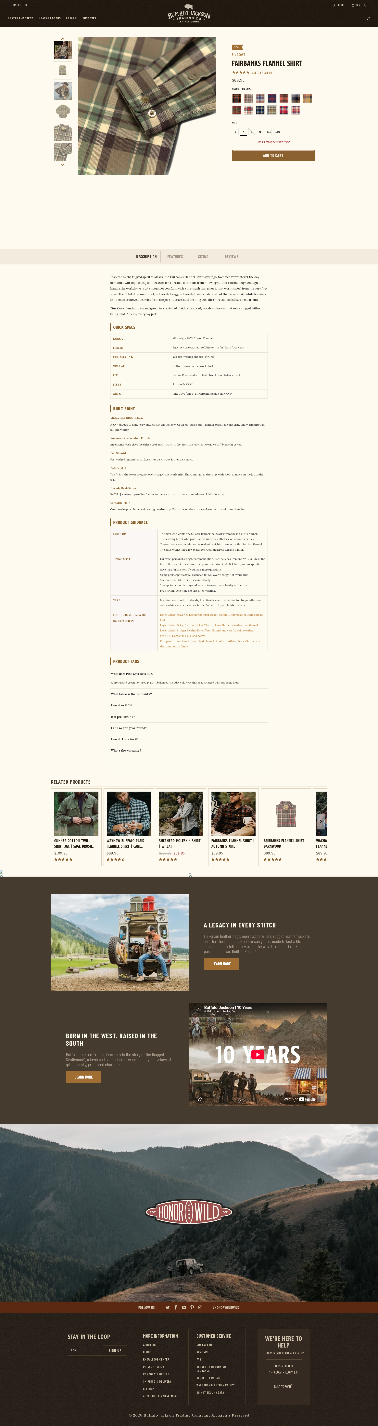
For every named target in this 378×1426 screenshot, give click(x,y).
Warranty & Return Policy (215, 1385)
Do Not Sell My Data (210, 1392)
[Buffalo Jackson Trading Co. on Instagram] (201, 1307)
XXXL (277, 131)
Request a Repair (208, 1378)
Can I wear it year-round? (129, 728)
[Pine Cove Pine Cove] (272, 110)
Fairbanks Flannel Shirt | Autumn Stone (233, 843)
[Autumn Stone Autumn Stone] (236, 98)
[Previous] (85, 140)
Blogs (147, 1352)
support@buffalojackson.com (285, 1353)
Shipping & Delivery (157, 1381)
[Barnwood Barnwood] (248, 98)
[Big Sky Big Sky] (260, 98)
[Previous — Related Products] (57, 826)
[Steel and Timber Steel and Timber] (295, 98)
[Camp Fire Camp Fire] (272, 98)
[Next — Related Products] (321, 821)
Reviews (232, 256)
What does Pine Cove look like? (132, 673)
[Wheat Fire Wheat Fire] (295, 110)
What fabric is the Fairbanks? (131, 694)
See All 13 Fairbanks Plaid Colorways (182, 635)
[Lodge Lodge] (248, 110)
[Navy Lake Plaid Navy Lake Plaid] (260, 110)
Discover (90, 18)
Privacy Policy (153, 1366)
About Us (149, 1345)
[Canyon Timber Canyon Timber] (307, 98)
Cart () (360, 5)
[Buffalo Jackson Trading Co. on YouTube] (184, 1307)
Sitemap (148, 1389)
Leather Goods (50, 18)
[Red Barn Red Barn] (284, 110)
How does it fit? (121, 705)
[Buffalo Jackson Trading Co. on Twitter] (168, 1307)
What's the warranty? (126, 750)
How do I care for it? (125, 739)
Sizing (203, 256)
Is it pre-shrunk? (123, 716)
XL (260, 131)
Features (175, 256)
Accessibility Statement (160, 1396)
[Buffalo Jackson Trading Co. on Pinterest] (192, 1307)
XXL (269, 131)
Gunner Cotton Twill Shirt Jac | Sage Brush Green (73, 843)
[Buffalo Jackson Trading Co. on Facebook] (176, 1307)
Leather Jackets (21, 18)
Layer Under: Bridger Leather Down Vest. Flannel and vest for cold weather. (207, 630)
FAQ (198, 1359)
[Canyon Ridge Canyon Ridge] (284, 98)
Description (146, 256)
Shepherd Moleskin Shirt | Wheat (180, 843)
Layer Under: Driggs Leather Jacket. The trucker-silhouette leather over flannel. (209, 625)
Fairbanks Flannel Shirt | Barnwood (285, 843)
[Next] (208, 140)
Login (340, 5)
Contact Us (19, 5)
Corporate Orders (156, 1374)
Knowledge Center (156, 1359)
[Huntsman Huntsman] (236, 110)
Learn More (221, 963)
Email (74, 1350)
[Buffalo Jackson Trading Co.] (189, 13)
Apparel (72, 18)
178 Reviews (264, 72)
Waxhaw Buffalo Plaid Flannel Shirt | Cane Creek (126, 843)
